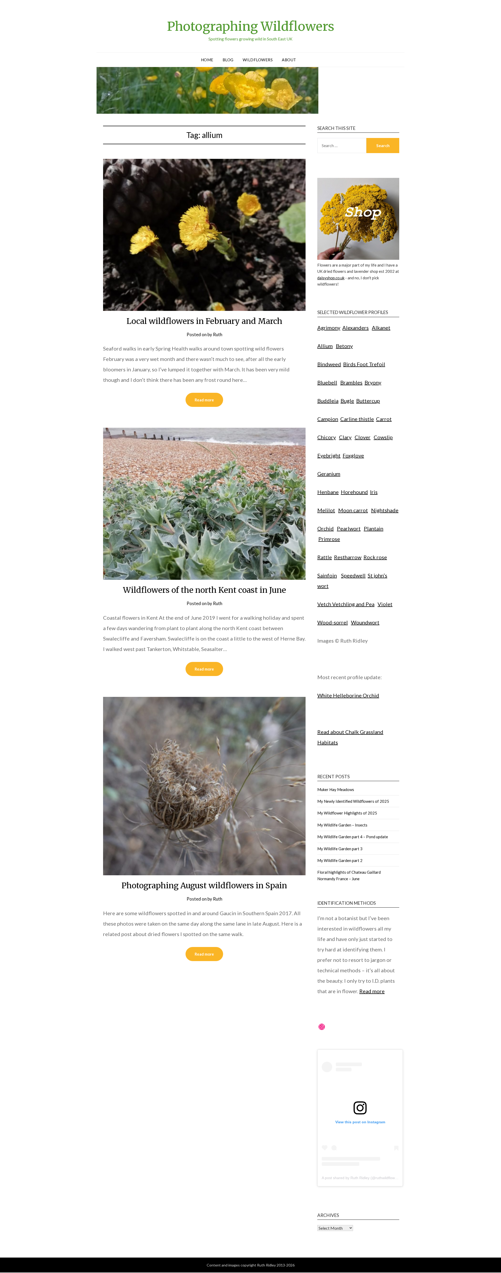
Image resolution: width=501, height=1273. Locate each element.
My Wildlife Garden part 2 (339, 860)
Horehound (354, 492)
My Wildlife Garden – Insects (342, 825)
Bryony (373, 382)
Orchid (325, 528)
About (289, 59)
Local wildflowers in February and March (204, 321)
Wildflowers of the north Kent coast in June (204, 590)
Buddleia (327, 400)
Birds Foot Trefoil (364, 364)
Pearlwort (349, 528)
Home (207, 59)
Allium (325, 346)
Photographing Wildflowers (250, 26)
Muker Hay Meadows (335, 789)
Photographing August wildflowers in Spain (204, 885)
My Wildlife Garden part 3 (339, 848)
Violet (385, 604)
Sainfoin (327, 575)
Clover (363, 437)
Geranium (328, 473)
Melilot (326, 510)
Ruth (217, 334)
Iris (374, 492)
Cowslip (383, 437)
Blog (228, 59)
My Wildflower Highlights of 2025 (347, 813)
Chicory (326, 437)
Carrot (384, 419)
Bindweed (329, 364)
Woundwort (365, 622)
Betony (344, 346)
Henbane (328, 492)
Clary (345, 437)
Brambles (351, 382)
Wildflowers (258, 59)
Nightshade (384, 510)
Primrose (329, 539)
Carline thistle (357, 419)
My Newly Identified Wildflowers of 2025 (353, 801)
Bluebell (327, 382)
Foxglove (353, 455)
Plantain (373, 528)
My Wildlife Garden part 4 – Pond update (352, 836)
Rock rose (375, 557)
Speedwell (353, 575)
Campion (327, 419)
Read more (204, 399)
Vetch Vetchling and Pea (345, 604)
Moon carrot (353, 510)
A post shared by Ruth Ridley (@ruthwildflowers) (361, 1178)
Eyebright (329, 455)
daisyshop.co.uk (330, 277)
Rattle (324, 557)
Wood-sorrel (332, 622)
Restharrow (347, 557)
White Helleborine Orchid (348, 695)
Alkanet (381, 327)
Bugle (347, 400)
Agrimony (328, 327)
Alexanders (355, 327)
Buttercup (368, 400)
